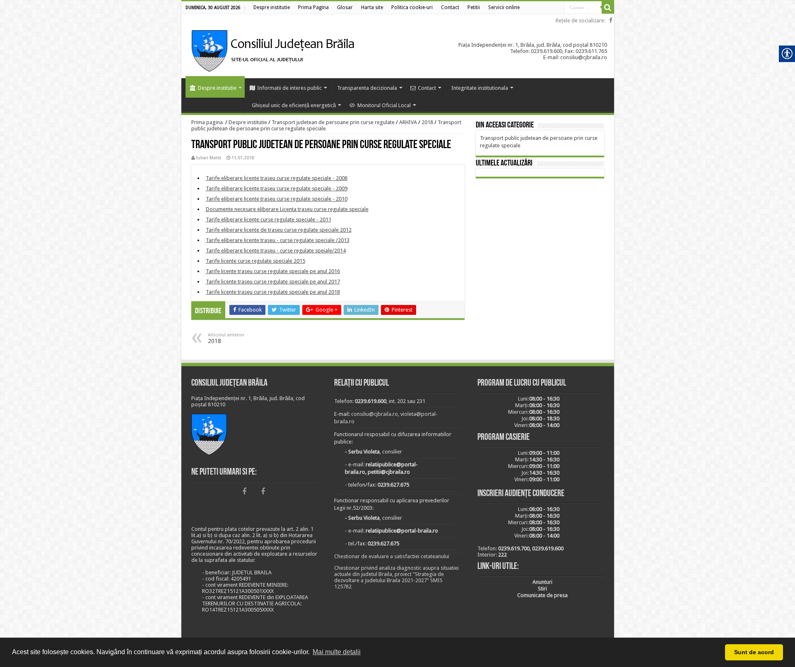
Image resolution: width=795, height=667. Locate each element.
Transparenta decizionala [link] (367, 88)
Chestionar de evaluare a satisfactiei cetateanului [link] (391, 556)
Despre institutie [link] (217, 88)
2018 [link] (427, 122)
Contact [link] (427, 88)
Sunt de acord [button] (754, 652)
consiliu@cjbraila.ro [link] (374, 414)
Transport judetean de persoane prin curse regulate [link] (333, 122)
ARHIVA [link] (408, 122)
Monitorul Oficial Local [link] (384, 105)
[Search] (608, 7)
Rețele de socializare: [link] (580, 20)
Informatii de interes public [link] (289, 88)
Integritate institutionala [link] (479, 88)
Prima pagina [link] (207, 122)
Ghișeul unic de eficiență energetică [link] (294, 105)
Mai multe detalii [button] (337, 651)
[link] (271, 7)
